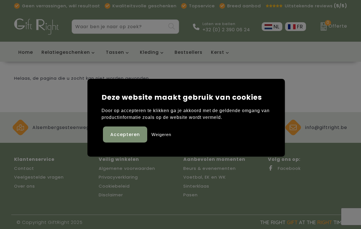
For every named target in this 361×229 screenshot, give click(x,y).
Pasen (190, 195)
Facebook (288, 168)
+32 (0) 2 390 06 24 (226, 30)
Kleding (149, 52)
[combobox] (118, 26)
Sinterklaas (196, 186)
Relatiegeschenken (65, 52)
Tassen (115, 52)
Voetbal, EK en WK (204, 177)
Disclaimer (111, 195)
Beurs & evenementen (209, 168)
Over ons (24, 186)
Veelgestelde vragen (39, 177)
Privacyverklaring (118, 177)
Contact (24, 168)
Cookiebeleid (114, 186)
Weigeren (161, 134)
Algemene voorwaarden (127, 168)
